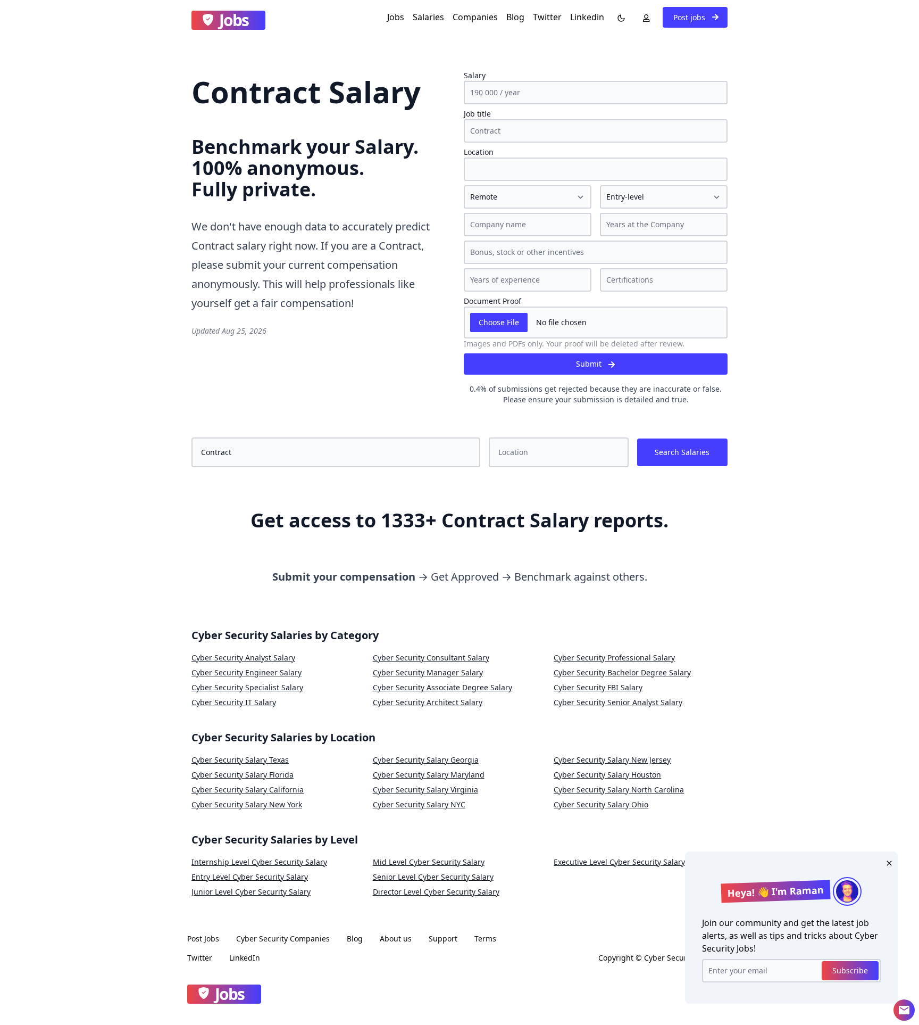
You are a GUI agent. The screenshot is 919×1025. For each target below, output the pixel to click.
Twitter (547, 17)
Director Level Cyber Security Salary (436, 892)
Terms (485, 938)
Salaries (428, 17)
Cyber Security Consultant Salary (431, 657)
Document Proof (492, 301)
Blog (515, 17)
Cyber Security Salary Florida (242, 775)
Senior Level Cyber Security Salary (433, 877)
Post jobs (690, 17)
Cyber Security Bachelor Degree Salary (622, 672)
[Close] (887, 862)
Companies (475, 17)
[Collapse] (904, 1010)
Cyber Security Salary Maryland (428, 775)
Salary (475, 75)
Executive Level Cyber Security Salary (619, 862)
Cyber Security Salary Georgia (426, 760)
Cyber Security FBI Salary (598, 687)
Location (479, 152)
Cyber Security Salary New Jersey (612, 760)
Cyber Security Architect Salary (427, 702)
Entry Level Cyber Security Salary (249, 877)
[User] (644, 17)
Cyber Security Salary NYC (419, 804)
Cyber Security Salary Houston (607, 775)
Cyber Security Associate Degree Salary (442, 687)
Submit (590, 364)
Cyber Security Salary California (247, 789)
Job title (477, 114)
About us (396, 938)
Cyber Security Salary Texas (240, 760)
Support (443, 938)
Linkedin (587, 17)
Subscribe (850, 970)
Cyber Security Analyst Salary (243, 657)
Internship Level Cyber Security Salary (259, 862)
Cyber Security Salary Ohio (601, 804)
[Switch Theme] (619, 17)
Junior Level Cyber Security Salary (251, 892)
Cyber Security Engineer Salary (246, 672)
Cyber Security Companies (283, 938)
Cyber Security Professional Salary (614, 657)
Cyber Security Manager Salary (428, 672)
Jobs (395, 17)
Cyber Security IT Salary (233, 702)
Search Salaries (682, 452)
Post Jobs (203, 938)
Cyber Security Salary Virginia (425, 789)
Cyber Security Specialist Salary (247, 687)
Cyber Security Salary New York (246, 804)
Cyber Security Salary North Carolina (619, 789)
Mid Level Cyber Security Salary (428, 862)
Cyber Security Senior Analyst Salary (618, 702)
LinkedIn (244, 958)
